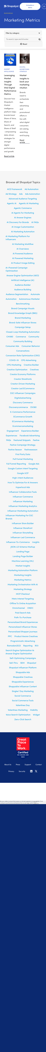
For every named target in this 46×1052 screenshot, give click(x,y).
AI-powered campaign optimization (16, 269)
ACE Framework (14, 189)
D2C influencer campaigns (22, 393)
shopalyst (31, 662)
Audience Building (22, 289)
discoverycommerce (18, 407)
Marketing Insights (22, 574)
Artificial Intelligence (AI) (22, 280)
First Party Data (22, 454)
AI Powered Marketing (22, 258)
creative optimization (17, 369)
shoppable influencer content (23, 686)
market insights (23, 565)
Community (33, 336)
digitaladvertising (22, 397)
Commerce (21, 336)
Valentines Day (23, 705)
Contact (39, 764)
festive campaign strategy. (23, 444)
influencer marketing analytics (23, 506)
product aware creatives (26, 636)
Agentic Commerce (23, 208)
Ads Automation (32, 193)
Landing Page (22, 551)
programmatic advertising (22, 640)
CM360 (9, 336)
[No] (38, 800)
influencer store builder (23, 523)
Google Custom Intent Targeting (23, 468)
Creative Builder (31, 364)
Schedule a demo (30, 5)
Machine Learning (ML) (23, 560)
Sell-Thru (13, 662)
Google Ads (33, 463)
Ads (21, 193)
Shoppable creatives (23, 676)
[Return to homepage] (11, 5)
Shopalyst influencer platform (23, 667)
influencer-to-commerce (18, 542)
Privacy (11, 771)
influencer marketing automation (22, 510)
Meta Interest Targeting (23, 598)
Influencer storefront (22, 528)
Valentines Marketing (18, 709)
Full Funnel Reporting (16, 463)
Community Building (22, 341)
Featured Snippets (22, 440)
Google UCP (22, 473)
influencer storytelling (23, 532)
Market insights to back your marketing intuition (24, 81)
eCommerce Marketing (23, 421)
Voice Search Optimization (18, 714)
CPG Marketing (14, 364)
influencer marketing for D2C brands (19, 517)
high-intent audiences (22, 477)
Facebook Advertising (30, 435)
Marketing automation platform (23, 570)
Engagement (13, 430)
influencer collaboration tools (23, 491)
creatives (34, 369)
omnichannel (18, 607)
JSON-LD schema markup (23, 546)
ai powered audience (23, 253)
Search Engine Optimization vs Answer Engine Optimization (20, 652)
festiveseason (30, 449)
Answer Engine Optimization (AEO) (23, 275)
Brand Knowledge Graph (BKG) (22, 313)
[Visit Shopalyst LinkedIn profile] (31, 771)
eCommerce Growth (22, 416)
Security (22, 771)
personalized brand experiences (23, 622)
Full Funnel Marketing (23, 458)
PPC (10, 636)
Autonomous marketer (29, 298)
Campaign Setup (23, 327)
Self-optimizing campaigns (23, 658)
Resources (8, 13)
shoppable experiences (23, 681)
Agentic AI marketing (29, 203)
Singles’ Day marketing (23, 691)
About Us (7, 764)
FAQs (8, 440)
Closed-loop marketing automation (22, 331)
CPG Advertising (28, 360)
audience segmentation (17, 294)
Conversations (22, 350)
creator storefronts (23, 378)
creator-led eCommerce (22, 388)
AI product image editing (22, 262)
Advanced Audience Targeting (23, 198)
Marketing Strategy (23, 589)
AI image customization (23, 226)
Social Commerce (23, 695)
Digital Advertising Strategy (24, 69)
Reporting (27, 645)
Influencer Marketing (23, 501)
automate (35, 294)
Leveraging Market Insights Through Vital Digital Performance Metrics (10, 84)
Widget (36, 714)
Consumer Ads (12, 345)
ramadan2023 (14, 645)
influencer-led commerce (23, 537)
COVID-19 (14, 360)
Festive (36, 440)
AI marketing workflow (22, 244)
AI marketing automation (22, 231)
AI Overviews (23, 248)
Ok (35, 800)
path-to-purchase (22, 617)
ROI (36, 645)
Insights (35, 542)
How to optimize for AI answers (23, 482)
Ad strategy (11, 193)
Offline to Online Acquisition (23, 603)
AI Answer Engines (22, 217)
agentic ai (11, 203)
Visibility (34, 709)
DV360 (33, 407)
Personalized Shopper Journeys (22, 631)
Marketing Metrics (22, 579)
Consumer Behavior (31, 345)
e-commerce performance (22, 411)
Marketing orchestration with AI (23, 584)
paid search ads (22, 612)
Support (28, 764)
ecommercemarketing (23, 426)
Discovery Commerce (23, 402)
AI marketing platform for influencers (18, 238)
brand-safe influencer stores (22, 322)
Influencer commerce (23, 496)
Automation (11, 298)
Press (18, 764)
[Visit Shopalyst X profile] (36, 771)
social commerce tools (22, 700)
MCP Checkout (23, 593)
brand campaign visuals (22, 308)
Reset (25, 44)
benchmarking (23, 303)
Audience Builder (23, 284)
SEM (22, 662)
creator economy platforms (23, 374)
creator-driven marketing (23, 383)
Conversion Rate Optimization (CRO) (23, 355)
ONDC (30, 607)
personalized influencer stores (23, 626)
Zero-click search (22, 719)
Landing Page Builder (23, 556)
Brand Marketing (23, 317)
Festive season (15, 449)
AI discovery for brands (18, 222)
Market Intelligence (9, 70)
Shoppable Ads (23, 672)
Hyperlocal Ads (23, 487)
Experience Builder (30, 430)
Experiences (11, 435)
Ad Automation (31, 189)
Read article (9, 156)
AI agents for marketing (23, 212)
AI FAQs (35, 222)
